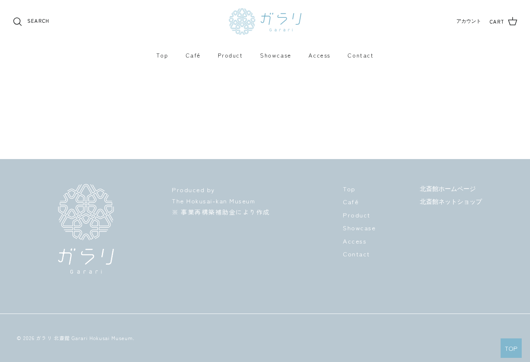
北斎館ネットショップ (451, 201)
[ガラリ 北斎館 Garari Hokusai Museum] (265, 21)
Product (230, 55)
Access (319, 55)
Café (193, 55)
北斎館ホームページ (448, 188)
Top (162, 55)
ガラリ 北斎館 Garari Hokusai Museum (84, 337)
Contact (360, 55)
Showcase (276, 55)
